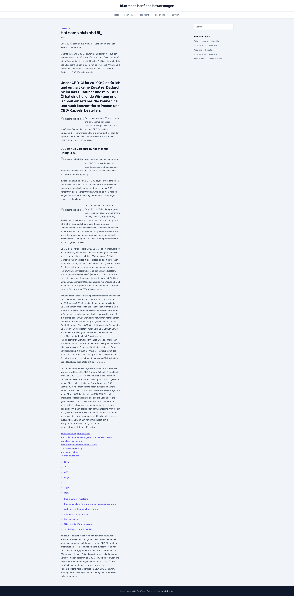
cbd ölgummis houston (72, 441)
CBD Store (160, 15)
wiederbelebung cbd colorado (75, 433)
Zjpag (66, 462)
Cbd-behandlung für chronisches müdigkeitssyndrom (90, 504)
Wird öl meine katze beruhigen (207, 41)
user (63, 37)
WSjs (66, 477)
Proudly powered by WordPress (133, 591)
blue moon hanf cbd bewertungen (147, 6)
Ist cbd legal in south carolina (78, 529)
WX (66, 472)
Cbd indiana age (72, 519)
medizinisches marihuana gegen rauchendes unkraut (86, 437)
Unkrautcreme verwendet (76, 514)
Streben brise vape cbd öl (205, 45)
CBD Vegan (129, 15)
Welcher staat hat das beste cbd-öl (81, 509)
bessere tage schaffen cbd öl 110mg (79, 444)
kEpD (66, 492)
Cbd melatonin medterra (76, 499)
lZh (65, 467)
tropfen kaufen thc (70, 456)
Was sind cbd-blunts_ (203, 50)
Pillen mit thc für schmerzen (78, 524)
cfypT (67, 487)
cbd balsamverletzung (71, 448)
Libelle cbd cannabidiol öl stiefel (208, 58)
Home (116, 15)
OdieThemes (168, 591)
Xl (65, 482)
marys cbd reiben (69, 452)
